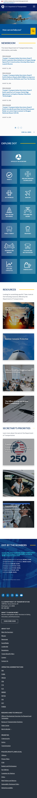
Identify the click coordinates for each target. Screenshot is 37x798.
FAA (2, 670)
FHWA (3, 674)
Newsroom (4, 639)
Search (33, 31)
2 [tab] (18, 127)
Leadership (4, 646)
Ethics (3, 777)
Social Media (5, 643)
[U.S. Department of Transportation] (13, 6)
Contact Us (4, 661)
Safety (3, 742)
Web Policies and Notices (8, 780)
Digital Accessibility (7, 788)
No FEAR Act (5, 770)
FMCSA (3, 678)
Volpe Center (5, 725)
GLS (2, 689)
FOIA (2, 762)
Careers (3, 657)
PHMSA (3, 707)
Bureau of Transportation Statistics (12, 722)
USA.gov (3, 755)
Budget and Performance (9, 766)
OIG (2, 699)
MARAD (3, 692)
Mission (3, 636)
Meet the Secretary (7, 632)
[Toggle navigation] (34, 6)
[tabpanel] (18, 88)
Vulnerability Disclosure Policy (10, 784)
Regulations (5, 650)
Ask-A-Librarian (5, 729)
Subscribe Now (10, 621)
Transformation (6, 746)
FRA (2, 681)
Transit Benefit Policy (7, 654)
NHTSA (3, 696)
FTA (2, 685)
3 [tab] (21, 127)
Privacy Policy (5, 759)
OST (2, 703)
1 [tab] (15, 127)
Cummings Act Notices (8, 773)
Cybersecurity (5, 738)
